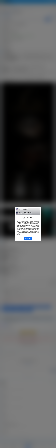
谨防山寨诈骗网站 (28, 218)
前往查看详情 (28, 238)
